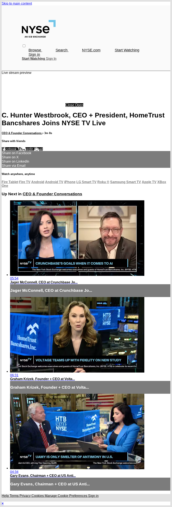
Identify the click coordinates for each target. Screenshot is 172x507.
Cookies (38, 496)
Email (38, 149)
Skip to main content (17, 3)
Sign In (51, 58)
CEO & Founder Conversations (22, 133)
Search (62, 50)
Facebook (9, 149)
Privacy (25, 496)
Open (79, 105)
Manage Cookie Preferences (66, 496)
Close (70, 105)
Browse (35, 50)
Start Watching (127, 50)
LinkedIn (27, 149)
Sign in (34, 54)
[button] (24, 45)
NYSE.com (91, 50)
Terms (15, 496)
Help (6, 496)
